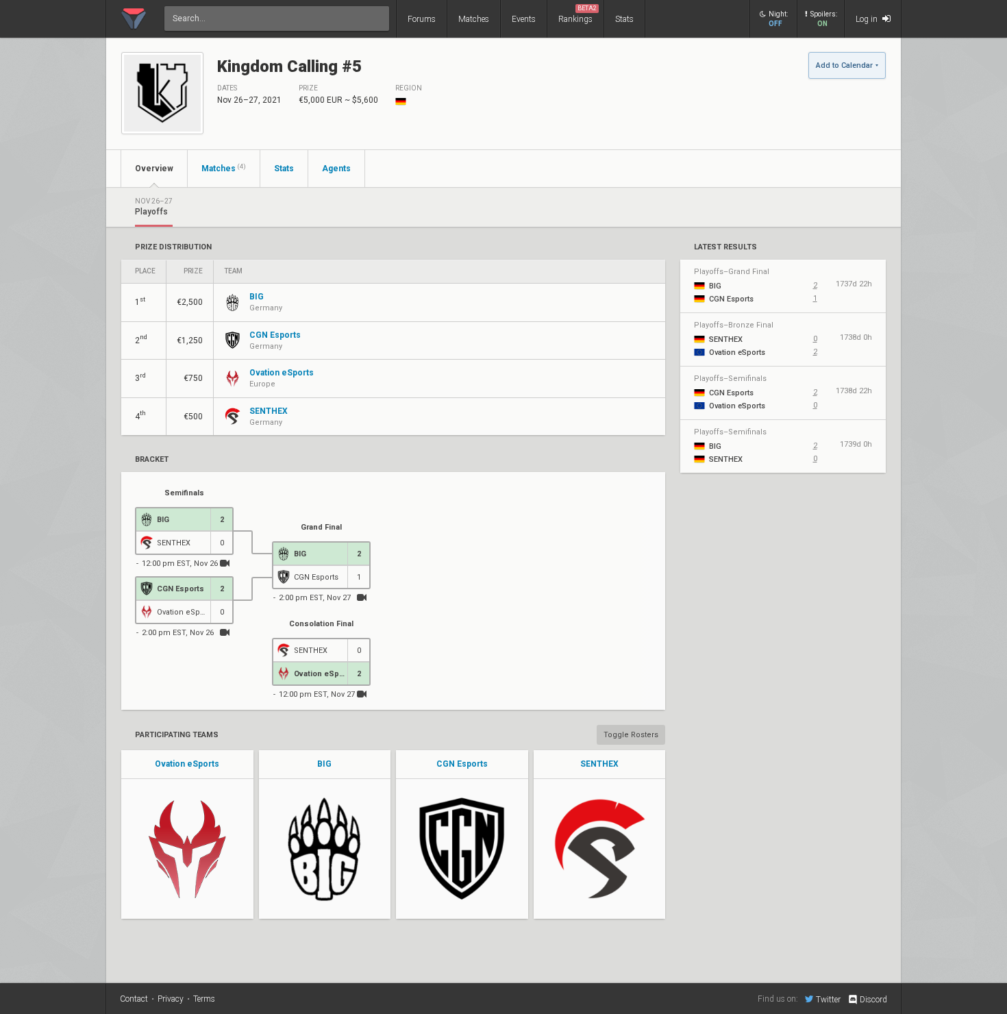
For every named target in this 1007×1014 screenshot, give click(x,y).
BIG (324, 764)
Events (524, 19)
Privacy (171, 999)
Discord (873, 999)
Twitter (828, 999)
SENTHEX (599, 764)
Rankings (577, 14)
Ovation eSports (187, 764)
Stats (624, 19)
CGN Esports (462, 764)
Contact (134, 999)
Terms (204, 999)
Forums (422, 19)
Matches (473, 19)
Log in (868, 19)
